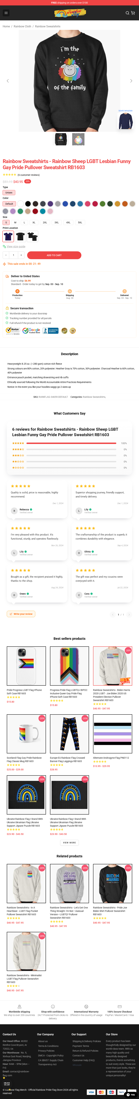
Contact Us (78, 1055)
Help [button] (133, 1095)
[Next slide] (131, 80)
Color (5, 198)
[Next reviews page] (129, 615)
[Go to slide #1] (61, 139)
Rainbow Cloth (22, 26)
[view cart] (133, 13)
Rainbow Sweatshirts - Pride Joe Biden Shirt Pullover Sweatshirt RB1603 (110, 911)
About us (43, 1041)
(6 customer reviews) (29, 175)
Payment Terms (81, 1046)
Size (5, 217)
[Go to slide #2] (78, 139)
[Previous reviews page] (113, 615)
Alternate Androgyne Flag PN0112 (111, 757)
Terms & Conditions (48, 1046)
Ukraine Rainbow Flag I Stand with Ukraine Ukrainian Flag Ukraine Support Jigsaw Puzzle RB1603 (25, 822)
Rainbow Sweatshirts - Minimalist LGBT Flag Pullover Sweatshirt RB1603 (24, 979)
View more (69, 843)
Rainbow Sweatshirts (47, 26)
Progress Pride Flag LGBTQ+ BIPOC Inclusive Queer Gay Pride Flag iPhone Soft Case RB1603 (68, 693)
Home (6, 26)
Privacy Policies (46, 1050)
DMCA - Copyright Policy (51, 1055)
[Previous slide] (8, 80)
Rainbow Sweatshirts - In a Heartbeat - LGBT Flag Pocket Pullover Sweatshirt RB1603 (22, 911)
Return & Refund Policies (85, 1050)
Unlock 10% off (7, 1084)
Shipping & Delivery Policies (87, 1041)
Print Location (10, 228)
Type (5, 187)
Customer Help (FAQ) (84, 1060)
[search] (127, 13)
